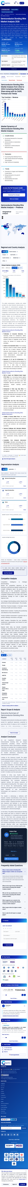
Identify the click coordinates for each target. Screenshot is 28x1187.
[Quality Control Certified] (11, 1159)
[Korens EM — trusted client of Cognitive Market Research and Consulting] (20, 990)
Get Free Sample (8, 573)
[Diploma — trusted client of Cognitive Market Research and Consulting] (8, 990)
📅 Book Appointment (14, 1054)
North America (13, 251)
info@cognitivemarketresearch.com (9, 1071)
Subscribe (24, 1128)
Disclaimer (3, 1111)
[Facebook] (2, 1134)
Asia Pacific (13, 254)
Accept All (22, 1184)
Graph (15, 267)
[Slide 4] (5, 1037)
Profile (13, 855)
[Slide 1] (3, 1037)
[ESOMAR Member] (5, 962)
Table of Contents (10, 76)
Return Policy (3, 1109)
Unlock (24, 486)
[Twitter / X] (11, 1134)
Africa (4, 261)
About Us (3, 1085)
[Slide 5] (6, 1037)
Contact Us (3, 1066)
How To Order (3, 1113)
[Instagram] (5, 1134)
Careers (2, 1091)
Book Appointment (23, 73)
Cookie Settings (4, 1107)
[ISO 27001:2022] (9, 967)
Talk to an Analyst (14, 199)
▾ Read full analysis (14, 732)
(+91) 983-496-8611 (16, 1069)
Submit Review (8, 945)
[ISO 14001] (23, 967)
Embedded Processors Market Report (10, 1015)
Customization (4, 80)
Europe (5, 254)
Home (2, 14)
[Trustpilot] (5, 979)
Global (4, 251)
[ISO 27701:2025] (13, 967)
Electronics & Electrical (9, 14)
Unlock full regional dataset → (10, 458)
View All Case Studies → (14, 1041)
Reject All (15, 1184)
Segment (23, 76)
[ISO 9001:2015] (4, 967)
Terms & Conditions (5, 1103)
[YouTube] (14, 1134)
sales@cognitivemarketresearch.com (9, 1072)
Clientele (2, 1093)
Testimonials (3, 1097)
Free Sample (15, 73)
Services (2, 1087)
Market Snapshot (7, 39)
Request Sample (12, 80)
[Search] (18, 3)
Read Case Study (5, 1034)
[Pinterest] (17, 1134)
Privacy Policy (22, 1179)
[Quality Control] (4, 971)
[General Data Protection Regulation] (8, 971)
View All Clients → (14, 998)
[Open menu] (26, 3)
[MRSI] (12, 962)
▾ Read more (14, 69)
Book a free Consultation (12, 858)
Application (12, 469)
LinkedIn (7, 855)
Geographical (17, 76)
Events (2, 1099)
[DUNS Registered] (4, 976)
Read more (13, 851)
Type (4, 469)
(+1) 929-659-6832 (8, 1047)
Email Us (6, 1051)
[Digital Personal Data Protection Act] (15, 971)
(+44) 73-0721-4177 (8, 1049)
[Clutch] (19, 976)
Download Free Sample (14, 195)
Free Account (19, 80)
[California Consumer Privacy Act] (12, 971)
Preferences (6, 1184)
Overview (3, 76)
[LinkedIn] (8, 1134)
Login (22, 2)
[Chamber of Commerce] (9, 976)
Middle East (16, 257)
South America (6, 257)
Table (21, 267)
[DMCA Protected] (14, 976)
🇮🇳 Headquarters (5, 1075)
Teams (2, 1089)
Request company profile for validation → (10, 705)
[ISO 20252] (18, 967)
